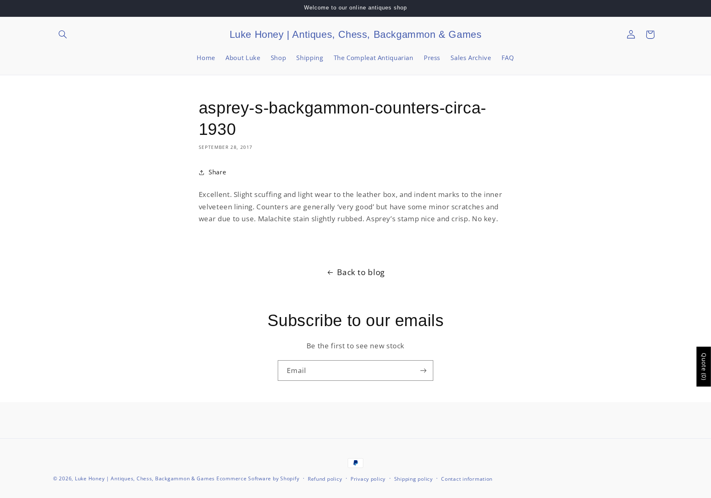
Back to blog (361, 272)
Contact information (467, 479)
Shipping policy (413, 479)
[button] (62, 34)
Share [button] (217, 172)
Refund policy (325, 479)
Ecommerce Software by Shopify (257, 478)
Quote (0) (704, 366)
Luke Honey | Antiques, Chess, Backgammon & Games (145, 478)
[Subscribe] (423, 370)
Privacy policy (368, 479)
